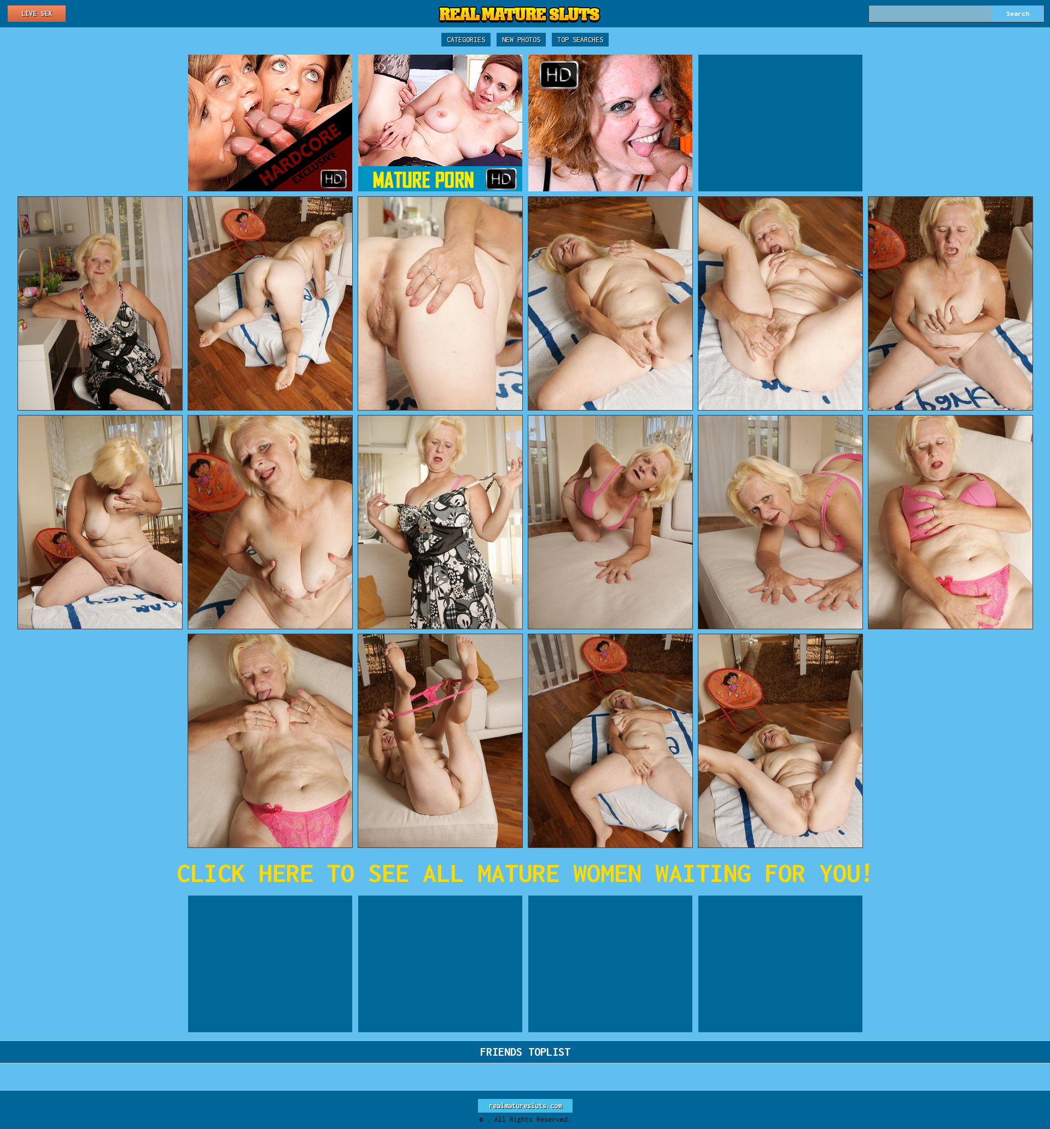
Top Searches (580, 40)
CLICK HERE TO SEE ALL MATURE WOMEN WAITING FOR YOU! (525, 872)
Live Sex (36, 13)
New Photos (521, 40)
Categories (466, 40)
